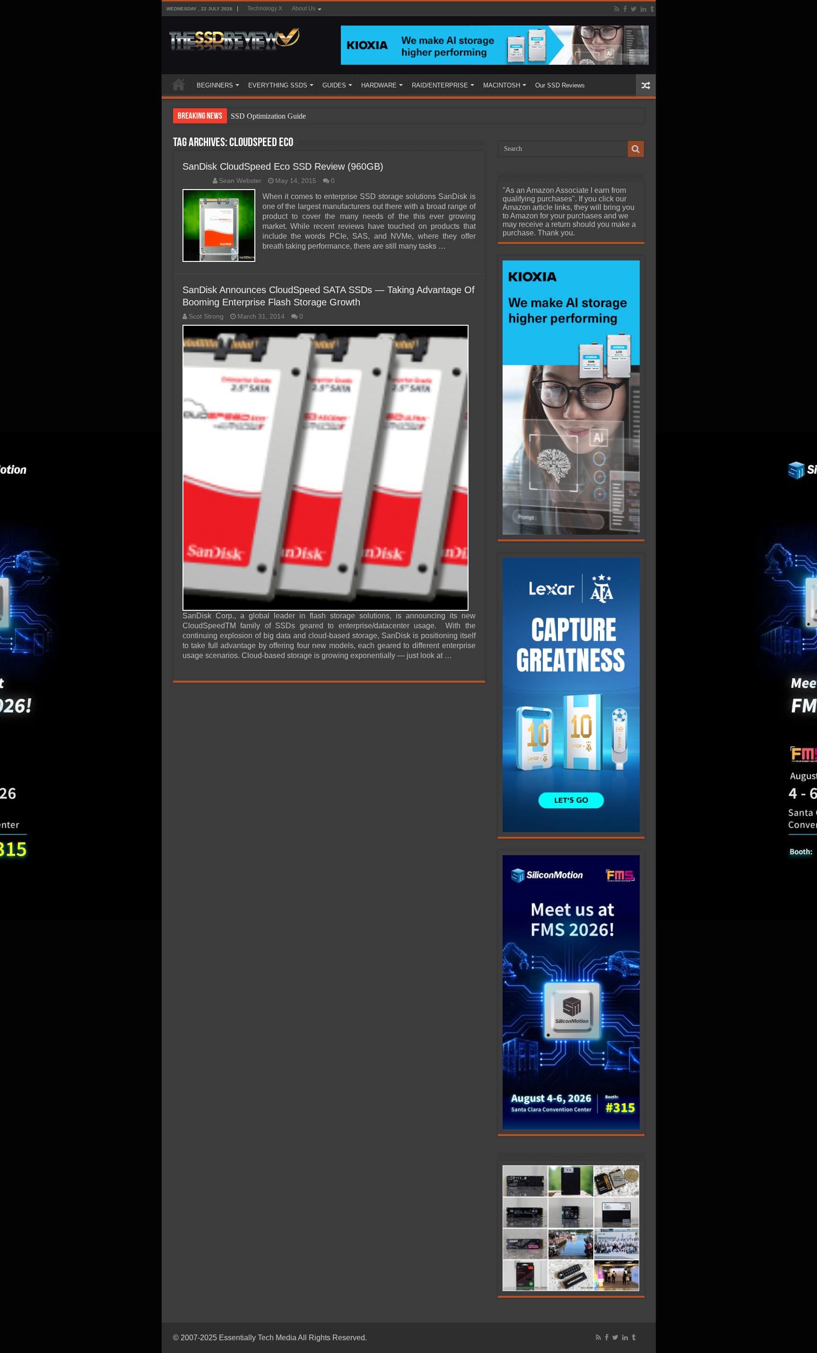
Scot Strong (206, 316)
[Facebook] (625, 9)
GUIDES (334, 85)
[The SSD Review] (234, 37)
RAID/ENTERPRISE (440, 85)
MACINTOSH (501, 85)
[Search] (636, 149)
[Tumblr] (652, 9)
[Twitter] (634, 9)
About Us (303, 8)
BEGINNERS (215, 85)
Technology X (264, 8)
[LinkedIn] (643, 9)
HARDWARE (379, 85)
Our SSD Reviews (560, 85)
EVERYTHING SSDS (277, 85)
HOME (178, 84)
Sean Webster (240, 180)
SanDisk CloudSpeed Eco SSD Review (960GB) (283, 166)
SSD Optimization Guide (268, 116)
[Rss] (616, 9)
